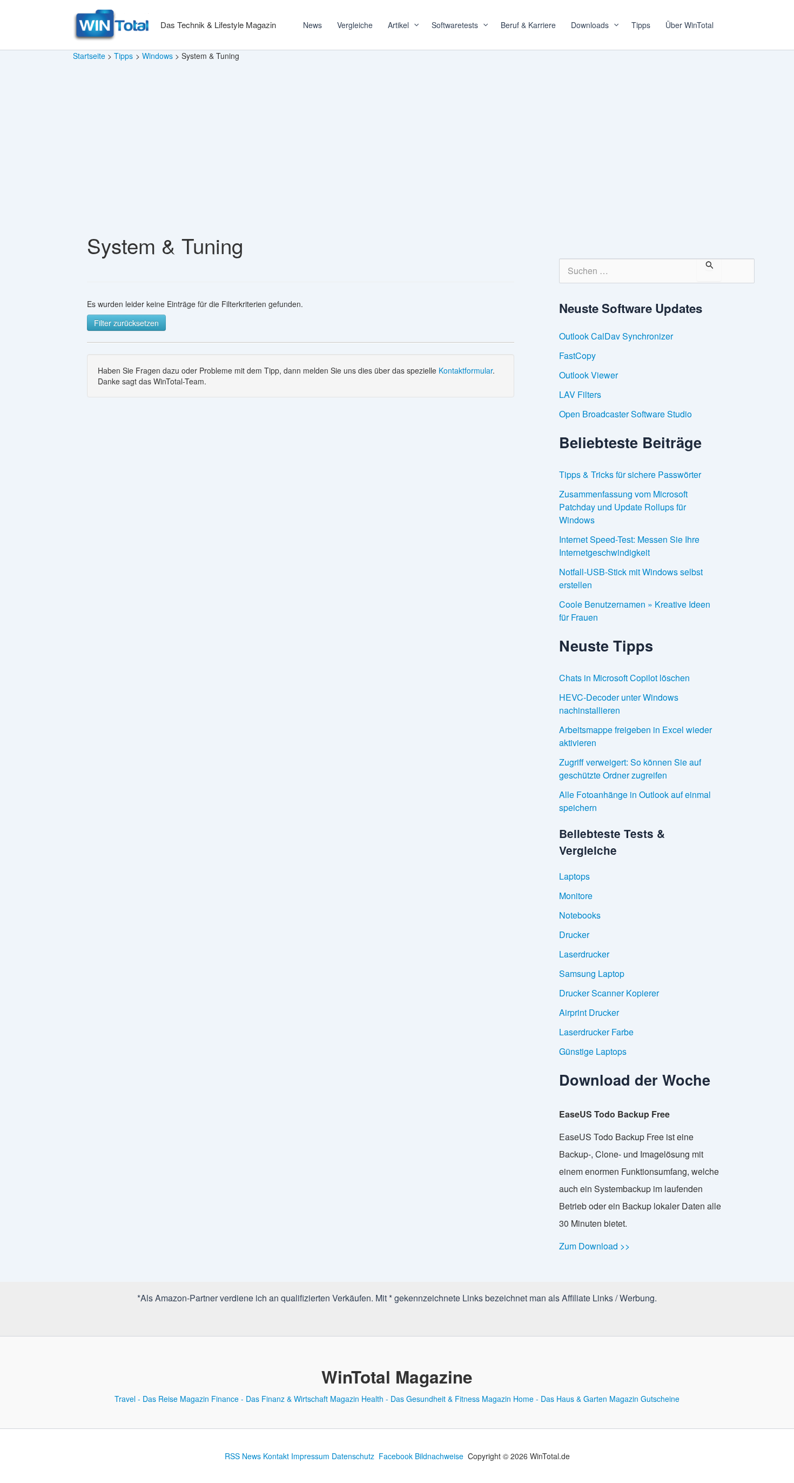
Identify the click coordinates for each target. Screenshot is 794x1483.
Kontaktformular (466, 370)
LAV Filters (580, 394)
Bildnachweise (439, 1456)
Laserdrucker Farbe (596, 1032)
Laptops (574, 876)
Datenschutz (353, 1456)
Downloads (590, 24)
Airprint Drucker (589, 1012)
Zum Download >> (594, 1246)
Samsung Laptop (591, 973)
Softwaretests (455, 24)
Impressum (310, 1456)
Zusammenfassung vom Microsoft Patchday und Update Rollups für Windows (623, 507)
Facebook (396, 1456)
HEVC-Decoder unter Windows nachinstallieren (618, 703)
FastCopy (577, 355)
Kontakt (276, 1456)
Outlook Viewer (588, 375)
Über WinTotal (689, 24)
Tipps (640, 24)
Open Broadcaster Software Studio (625, 414)
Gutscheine (660, 1398)
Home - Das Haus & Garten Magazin (575, 1398)
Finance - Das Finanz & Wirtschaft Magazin (285, 1398)
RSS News (243, 1456)
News (312, 24)
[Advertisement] (397, 142)
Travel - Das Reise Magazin (162, 1398)
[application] (412, 24)
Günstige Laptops (593, 1051)
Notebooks (580, 915)
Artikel (398, 24)
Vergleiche (355, 24)
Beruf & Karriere (528, 24)
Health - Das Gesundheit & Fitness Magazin (436, 1398)
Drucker (574, 934)
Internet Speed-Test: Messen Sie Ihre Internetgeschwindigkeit (629, 545)
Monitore (576, 895)
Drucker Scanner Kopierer (609, 993)
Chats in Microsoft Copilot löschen (624, 677)
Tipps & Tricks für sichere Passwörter (630, 474)
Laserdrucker (584, 954)
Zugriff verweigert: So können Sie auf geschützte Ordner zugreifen (630, 768)
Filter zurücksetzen (126, 322)
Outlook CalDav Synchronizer (616, 336)
